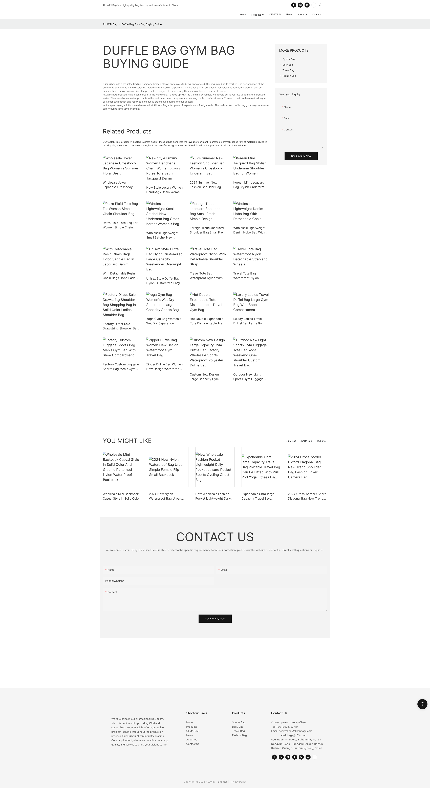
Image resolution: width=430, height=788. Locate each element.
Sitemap (222, 781)
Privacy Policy (238, 781)
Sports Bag (306, 440)
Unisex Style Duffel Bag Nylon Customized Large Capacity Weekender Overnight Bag (163, 281)
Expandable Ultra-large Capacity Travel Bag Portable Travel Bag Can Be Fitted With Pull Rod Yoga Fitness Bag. (261, 496)
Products (321, 440)
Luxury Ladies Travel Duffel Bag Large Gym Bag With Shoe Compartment (249, 321)
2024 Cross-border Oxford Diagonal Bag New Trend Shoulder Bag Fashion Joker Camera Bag (307, 496)
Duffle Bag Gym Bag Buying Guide (141, 24)
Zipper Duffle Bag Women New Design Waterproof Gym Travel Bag (164, 367)
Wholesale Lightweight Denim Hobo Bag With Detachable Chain (249, 230)
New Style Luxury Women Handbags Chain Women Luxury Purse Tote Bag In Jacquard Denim (164, 190)
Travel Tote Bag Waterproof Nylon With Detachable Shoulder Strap (206, 276)
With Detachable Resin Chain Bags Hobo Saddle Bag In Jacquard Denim (120, 276)
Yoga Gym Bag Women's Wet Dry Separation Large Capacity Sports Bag (163, 321)
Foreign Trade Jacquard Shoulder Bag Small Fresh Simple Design (208, 230)
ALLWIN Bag (110, 24)
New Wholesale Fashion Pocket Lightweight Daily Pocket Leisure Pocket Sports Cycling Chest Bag (213, 496)
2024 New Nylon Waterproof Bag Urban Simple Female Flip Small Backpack (166, 496)
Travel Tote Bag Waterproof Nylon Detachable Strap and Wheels (248, 276)
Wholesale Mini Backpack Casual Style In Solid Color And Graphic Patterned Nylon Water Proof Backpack (121, 496)
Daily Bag (291, 440)
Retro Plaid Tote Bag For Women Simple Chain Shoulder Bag (120, 225)
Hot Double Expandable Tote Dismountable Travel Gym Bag (208, 321)
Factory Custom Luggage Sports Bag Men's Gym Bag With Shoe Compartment (121, 367)
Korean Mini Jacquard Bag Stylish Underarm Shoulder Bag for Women (251, 185)
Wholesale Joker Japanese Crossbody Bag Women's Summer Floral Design (121, 185)
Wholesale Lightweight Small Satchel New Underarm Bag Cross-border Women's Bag (162, 235)
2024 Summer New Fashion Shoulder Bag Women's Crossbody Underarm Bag (205, 185)
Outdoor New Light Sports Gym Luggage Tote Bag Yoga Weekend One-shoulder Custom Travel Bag (250, 377)
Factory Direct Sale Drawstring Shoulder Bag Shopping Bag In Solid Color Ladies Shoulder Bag (120, 326)
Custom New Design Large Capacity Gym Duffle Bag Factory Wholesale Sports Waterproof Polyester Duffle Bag (205, 377)
